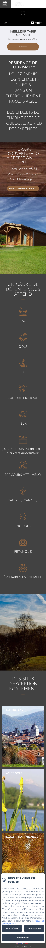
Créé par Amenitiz (23, 946)
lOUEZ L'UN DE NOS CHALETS (23, 188)
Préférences (23, 937)
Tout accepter (34, 928)
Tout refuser (12, 928)
